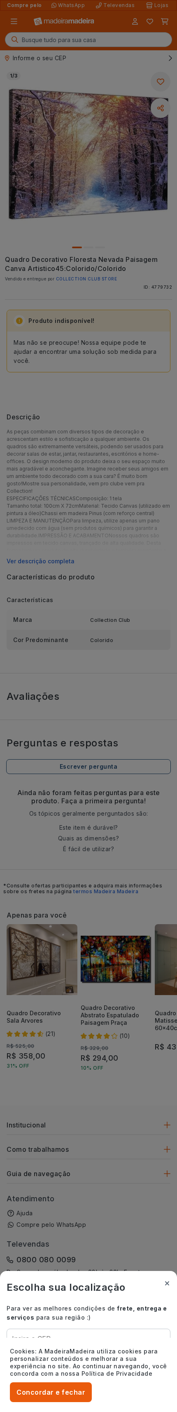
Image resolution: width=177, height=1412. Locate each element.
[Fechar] (167, 1283)
